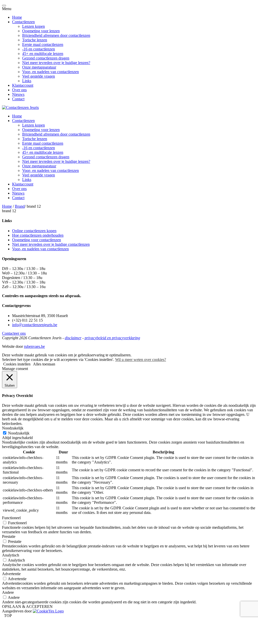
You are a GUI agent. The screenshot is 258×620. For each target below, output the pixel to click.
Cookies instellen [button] (16, 364)
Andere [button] (8, 592)
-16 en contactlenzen (38, 49)
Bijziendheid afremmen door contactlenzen (56, 35)
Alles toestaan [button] (44, 364)
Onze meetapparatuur (39, 67)
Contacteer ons (14, 333)
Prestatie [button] (8, 536)
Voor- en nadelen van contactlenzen (50, 72)
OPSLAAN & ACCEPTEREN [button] (27, 606)
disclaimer (73, 338)
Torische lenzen (34, 40)
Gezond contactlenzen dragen (45, 58)
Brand (20, 206)
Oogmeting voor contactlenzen (36, 240)
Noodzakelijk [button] (12, 428)
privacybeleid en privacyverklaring (112, 338)
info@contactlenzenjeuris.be (34, 325)
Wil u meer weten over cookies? (140, 359)
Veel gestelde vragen (38, 76)
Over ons (19, 90)
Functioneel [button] (11, 518)
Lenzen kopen (33, 26)
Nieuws (18, 94)
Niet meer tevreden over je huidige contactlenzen (51, 244)
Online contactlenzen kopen (34, 231)
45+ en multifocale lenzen (42, 53)
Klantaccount (22, 85)
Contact (18, 99)
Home (17, 17)
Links (26, 81)
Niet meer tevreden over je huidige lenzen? (56, 62)
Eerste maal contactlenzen (42, 44)
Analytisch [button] (10, 555)
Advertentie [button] (11, 574)
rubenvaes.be (34, 346)
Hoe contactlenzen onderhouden (37, 235)
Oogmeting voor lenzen (41, 31)
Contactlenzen (23, 22)
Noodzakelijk (18, 433)
